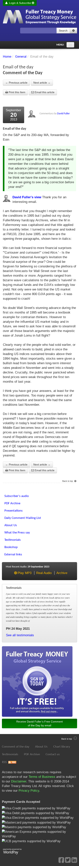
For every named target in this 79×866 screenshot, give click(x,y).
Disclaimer (18, 781)
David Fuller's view (26, 197)
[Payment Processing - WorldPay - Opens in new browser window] (15, 851)
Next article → (41, 82)
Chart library (61, 746)
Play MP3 (24, 573)
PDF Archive (32, 754)
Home (7, 56)
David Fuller (63, 113)
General (20, 56)
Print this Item (16, 92)
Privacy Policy (29, 790)
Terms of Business (42, 777)
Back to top (67, 481)
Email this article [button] (44, 92)
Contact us (53, 754)
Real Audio (44, 573)
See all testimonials (20, 635)
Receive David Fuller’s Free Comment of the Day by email (39, 723)
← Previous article (16, 82)
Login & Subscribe (19, 2)
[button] (73, 30)
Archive (61, 573)
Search (63, 30)
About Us (41, 746)
